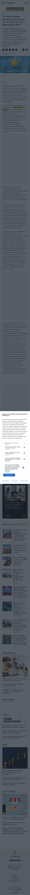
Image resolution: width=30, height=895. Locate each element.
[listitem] (15, 443)
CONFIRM (9, 475)
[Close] (26, 414)
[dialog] (15, 447)
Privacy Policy (24, 480)
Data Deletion (5, 480)
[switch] (24, 447)
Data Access (15, 480)
